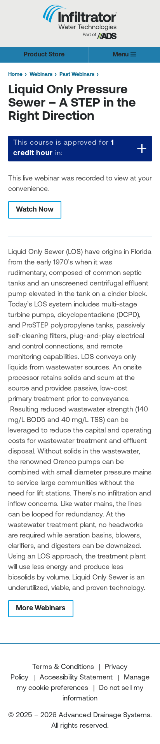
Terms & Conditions (63, 667)
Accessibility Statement (76, 677)
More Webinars (41, 608)
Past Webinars (76, 74)
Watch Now (35, 210)
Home (15, 74)
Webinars (41, 74)
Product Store (44, 55)
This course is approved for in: (63, 148)
